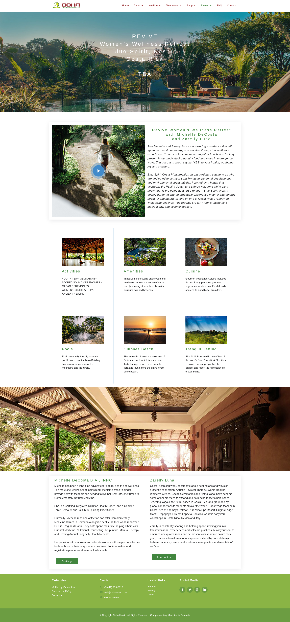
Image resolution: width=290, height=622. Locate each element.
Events (205, 5)
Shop (189, 5)
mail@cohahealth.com (115, 592)
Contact (231, 5)
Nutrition (153, 5)
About (137, 5)
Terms (151, 594)
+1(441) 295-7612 (113, 587)
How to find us (111, 597)
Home (125, 5)
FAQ (219, 5)
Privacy (151, 590)
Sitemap (152, 586)
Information (164, 557)
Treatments (172, 5)
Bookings (66, 561)
